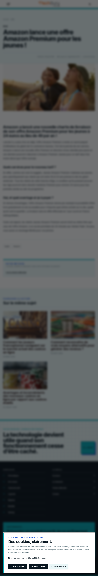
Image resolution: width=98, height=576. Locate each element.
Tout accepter (38, 566)
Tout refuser (17, 566)
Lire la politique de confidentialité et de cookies (28, 558)
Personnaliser (58, 566)
